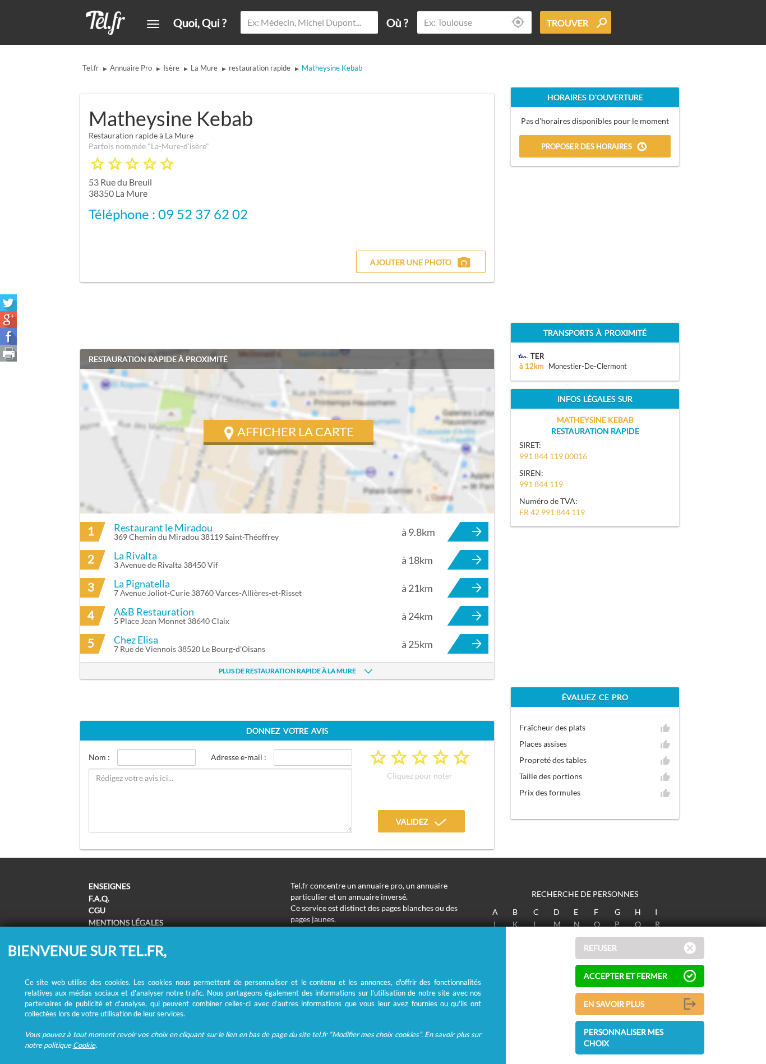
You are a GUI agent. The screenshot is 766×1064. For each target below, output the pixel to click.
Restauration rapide (595, 431)
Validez (412, 821)
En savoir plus (614, 1004)
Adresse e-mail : (238, 757)
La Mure (204, 67)
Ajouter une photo (410, 262)
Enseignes (109, 886)
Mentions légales (126, 922)
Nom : (99, 757)
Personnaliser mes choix (623, 1037)
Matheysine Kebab (332, 67)
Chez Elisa (136, 639)
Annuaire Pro (131, 67)
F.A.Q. (99, 898)
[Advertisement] (397, 166)
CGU (97, 910)
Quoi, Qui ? (200, 22)
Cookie (84, 1044)
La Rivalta (135, 555)
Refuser (600, 947)
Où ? (397, 22)
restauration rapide (259, 67)
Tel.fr (90, 67)
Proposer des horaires (586, 146)
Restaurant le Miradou (163, 527)
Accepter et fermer (625, 975)
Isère (171, 67)
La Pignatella (142, 583)
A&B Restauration (154, 611)
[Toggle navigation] (153, 24)
